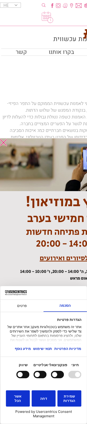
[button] (3, 142)
